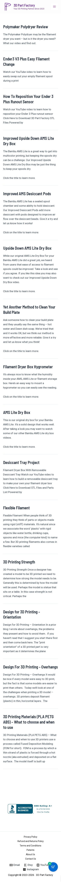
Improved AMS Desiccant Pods (27, 193)
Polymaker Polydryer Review (25, 26)
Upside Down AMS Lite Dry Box (27, 248)
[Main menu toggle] (54, 6)
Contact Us (30, 859)
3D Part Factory (24, 5)
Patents (30, 850)
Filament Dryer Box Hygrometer (28, 366)
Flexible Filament (16, 507)
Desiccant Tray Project (21, 462)
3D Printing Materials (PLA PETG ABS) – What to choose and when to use (28, 722)
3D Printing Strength (19, 561)
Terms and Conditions (30, 845)
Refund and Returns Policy (31, 841)
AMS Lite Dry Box (16, 412)
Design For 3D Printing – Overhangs (30, 666)
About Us (30, 854)
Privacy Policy (30, 837)
